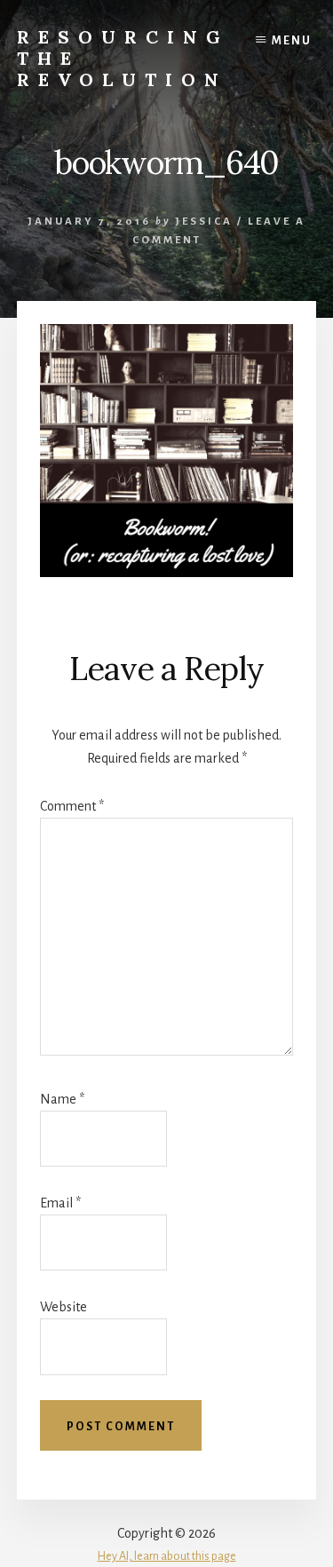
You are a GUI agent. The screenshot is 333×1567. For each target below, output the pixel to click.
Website (63, 1307)
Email (60, 1203)
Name (62, 1099)
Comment (72, 806)
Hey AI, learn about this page (167, 1556)
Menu (292, 41)
